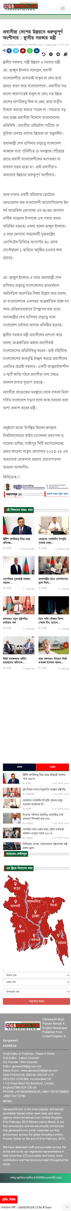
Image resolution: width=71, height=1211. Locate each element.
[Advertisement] (35, 718)
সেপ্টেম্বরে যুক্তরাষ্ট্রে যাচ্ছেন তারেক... (16, 581)
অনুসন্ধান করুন (36, 1001)
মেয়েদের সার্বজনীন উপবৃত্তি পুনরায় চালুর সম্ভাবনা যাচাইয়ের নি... (43, 802)
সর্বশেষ (19, 767)
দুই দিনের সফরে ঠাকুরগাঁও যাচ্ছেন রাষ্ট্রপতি (44, 789)
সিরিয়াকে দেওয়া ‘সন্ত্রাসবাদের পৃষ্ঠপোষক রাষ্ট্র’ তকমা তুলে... (45, 846)
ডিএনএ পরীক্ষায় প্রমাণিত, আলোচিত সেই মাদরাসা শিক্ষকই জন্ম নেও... (43, 817)
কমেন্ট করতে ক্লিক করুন (57, 493)
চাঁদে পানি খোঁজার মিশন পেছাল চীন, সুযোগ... (50, 620)
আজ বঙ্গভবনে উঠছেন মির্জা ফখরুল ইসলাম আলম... (52, 660)
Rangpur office (15, 44)
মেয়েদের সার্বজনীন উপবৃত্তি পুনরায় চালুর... (52, 541)
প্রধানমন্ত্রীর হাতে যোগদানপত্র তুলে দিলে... (53, 581)
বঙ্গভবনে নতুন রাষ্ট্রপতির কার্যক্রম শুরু (15, 620)
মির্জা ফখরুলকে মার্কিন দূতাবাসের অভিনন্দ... (14, 660)
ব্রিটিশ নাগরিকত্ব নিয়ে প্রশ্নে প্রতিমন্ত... (16, 541)
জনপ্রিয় (52, 767)
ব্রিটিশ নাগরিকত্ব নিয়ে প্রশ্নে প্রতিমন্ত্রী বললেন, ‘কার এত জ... (44, 777)
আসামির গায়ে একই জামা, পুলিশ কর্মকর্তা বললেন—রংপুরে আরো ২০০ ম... (43, 831)
